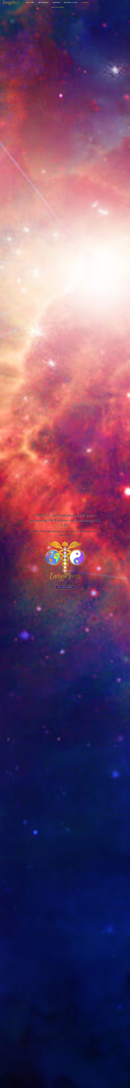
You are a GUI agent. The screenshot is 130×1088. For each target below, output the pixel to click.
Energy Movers (11, 3)
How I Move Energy (65, 587)
